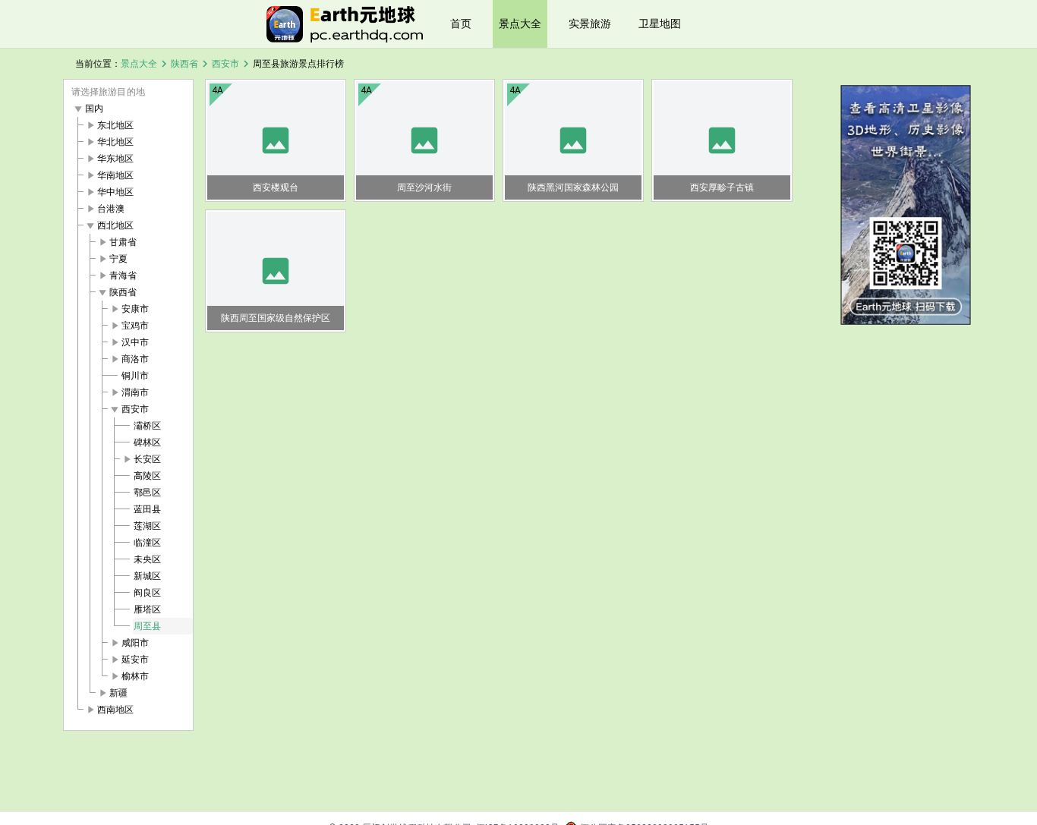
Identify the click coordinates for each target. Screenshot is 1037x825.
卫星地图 (659, 23)
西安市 (225, 63)
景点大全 (520, 23)
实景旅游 (590, 23)
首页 (460, 23)
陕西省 (184, 63)
